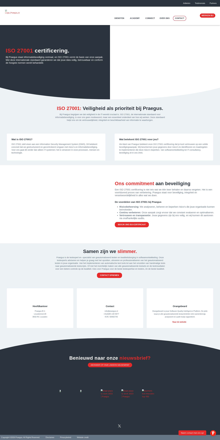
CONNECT (150, 18)
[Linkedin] (88, 426)
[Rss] (94, 426)
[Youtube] (107, 426)
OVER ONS (165, 18)
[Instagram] (113, 426)
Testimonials (200, 3)
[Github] (132, 426)
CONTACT (179, 18)
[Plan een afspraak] (213, 433)
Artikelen (186, 3)
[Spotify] (100, 426)
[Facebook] (126, 426)
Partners (213, 3)
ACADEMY (135, 18)
